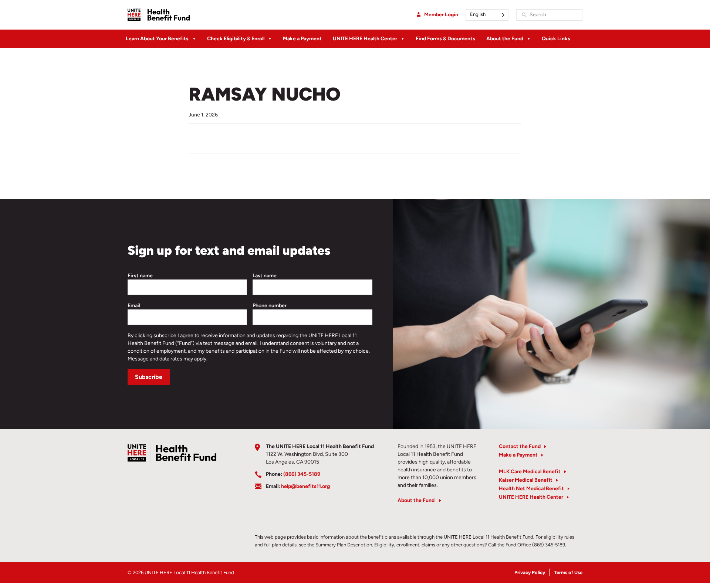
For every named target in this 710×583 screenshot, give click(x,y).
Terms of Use (568, 572)
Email (134, 305)
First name (140, 275)
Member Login (441, 14)
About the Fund (504, 38)
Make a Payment (302, 38)
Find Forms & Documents (445, 38)
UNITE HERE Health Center (365, 38)
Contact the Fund (520, 446)
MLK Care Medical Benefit (530, 471)
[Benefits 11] (159, 14)
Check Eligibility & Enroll (235, 38)
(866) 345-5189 (301, 474)
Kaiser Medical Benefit (525, 480)
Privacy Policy (529, 572)
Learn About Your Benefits (157, 38)
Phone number (270, 305)
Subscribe (148, 376)
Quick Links (556, 38)
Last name (265, 275)
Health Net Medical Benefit (531, 488)
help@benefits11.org (305, 486)
